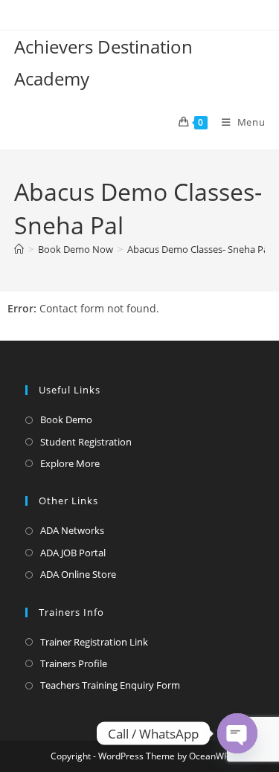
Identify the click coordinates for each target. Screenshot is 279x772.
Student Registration (86, 441)
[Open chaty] (237, 733)
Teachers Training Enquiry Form (110, 685)
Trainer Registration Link (94, 642)
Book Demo (66, 419)
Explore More (70, 463)
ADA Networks (72, 530)
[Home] (19, 249)
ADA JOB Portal (73, 552)
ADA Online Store (78, 574)
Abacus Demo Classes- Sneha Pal (199, 249)
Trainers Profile (73, 663)
